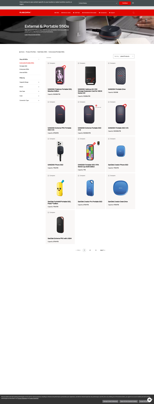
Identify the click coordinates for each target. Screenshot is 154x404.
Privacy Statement (22, 398)
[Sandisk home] (25, 12)
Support (113, 12)
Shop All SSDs (24, 59)
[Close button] (133, 3)
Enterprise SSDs (24, 69)
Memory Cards (67, 12)
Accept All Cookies (144, 401)
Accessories (103, 12)
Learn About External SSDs (32, 34)
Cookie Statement (33, 398)
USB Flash (77, 12)
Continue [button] (125, 3)
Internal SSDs (23, 72)
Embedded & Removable (90, 12)
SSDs (57, 12)
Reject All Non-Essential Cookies (128, 401)
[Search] (133, 13)
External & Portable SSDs (27, 63)
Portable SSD (23, 66)
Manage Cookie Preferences (110, 401)
